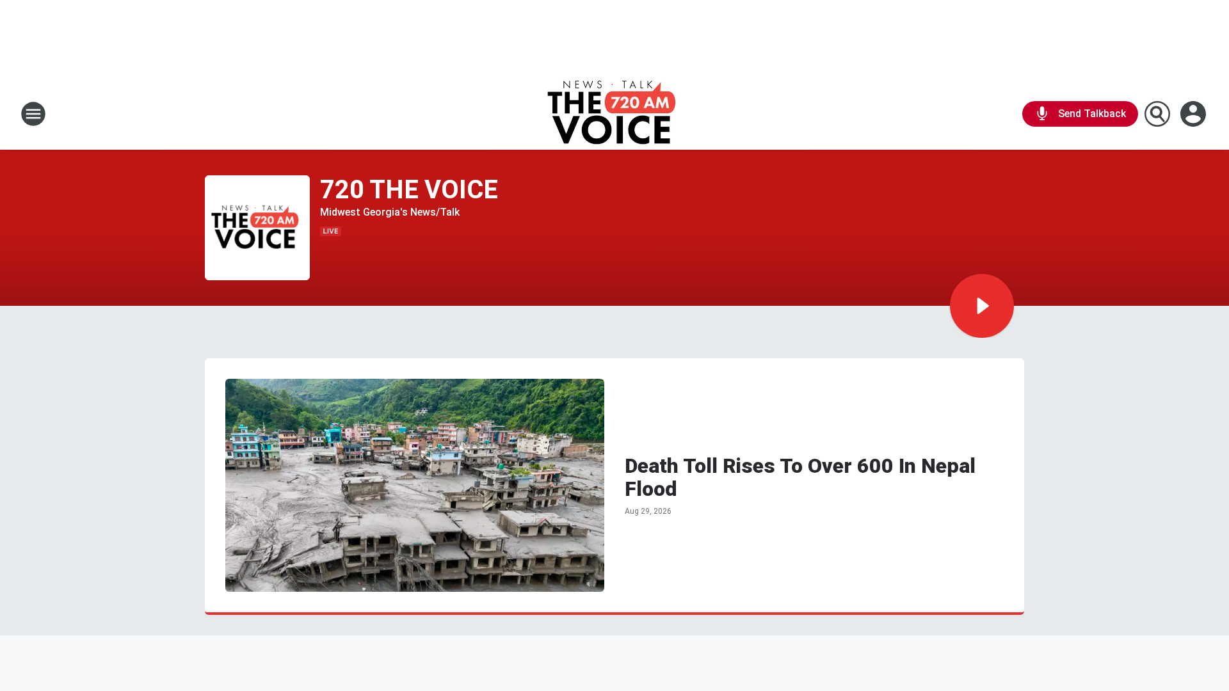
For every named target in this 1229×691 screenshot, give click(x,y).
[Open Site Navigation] (33, 114)
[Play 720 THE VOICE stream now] (257, 228)
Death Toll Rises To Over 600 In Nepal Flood (800, 477)
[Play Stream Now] (982, 306)
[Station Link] (614, 114)
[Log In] (1194, 114)
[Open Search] (1157, 114)
